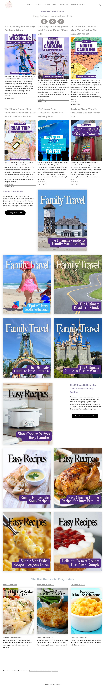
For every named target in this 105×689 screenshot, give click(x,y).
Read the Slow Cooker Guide (84, 416)
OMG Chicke (9, 584)
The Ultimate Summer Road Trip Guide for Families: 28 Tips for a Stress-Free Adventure (20, 112)
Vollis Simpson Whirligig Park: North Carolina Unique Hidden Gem (53, 30)
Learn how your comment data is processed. (43, 671)
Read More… (9, 95)
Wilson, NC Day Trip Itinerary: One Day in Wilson (20, 28)
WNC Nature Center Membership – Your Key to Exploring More (50, 112)
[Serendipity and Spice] (9, 5)
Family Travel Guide (15, 213)
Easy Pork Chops (44, 584)
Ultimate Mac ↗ (78, 584)
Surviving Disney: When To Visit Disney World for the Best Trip (85, 112)
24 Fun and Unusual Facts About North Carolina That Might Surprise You (84, 30)
